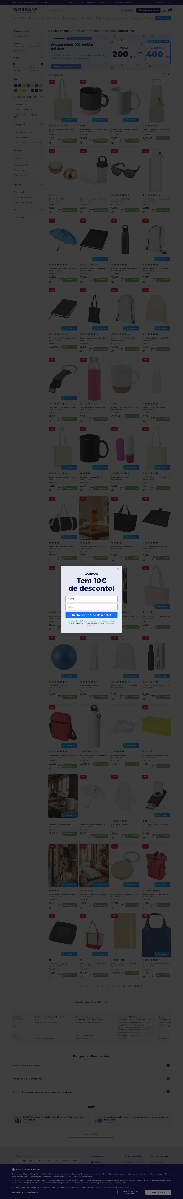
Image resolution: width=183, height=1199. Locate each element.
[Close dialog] (118, 569)
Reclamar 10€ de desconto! (91, 615)
